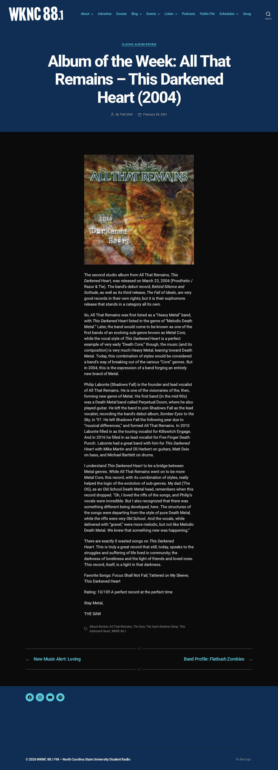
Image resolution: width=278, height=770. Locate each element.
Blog (134, 14)
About (85, 14)
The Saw (139, 626)
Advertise (105, 14)
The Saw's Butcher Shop (162, 626)
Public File (207, 14)
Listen (169, 14)
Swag (247, 14)
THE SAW (126, 114)
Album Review (98, 626)
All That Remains (120, 626)
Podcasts (188, 14)
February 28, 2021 (155, 114)
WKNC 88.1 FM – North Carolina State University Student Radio (83, 759)
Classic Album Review (139, 44)
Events (151, 14)
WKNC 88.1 (119, 631)
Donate (121, 14)
